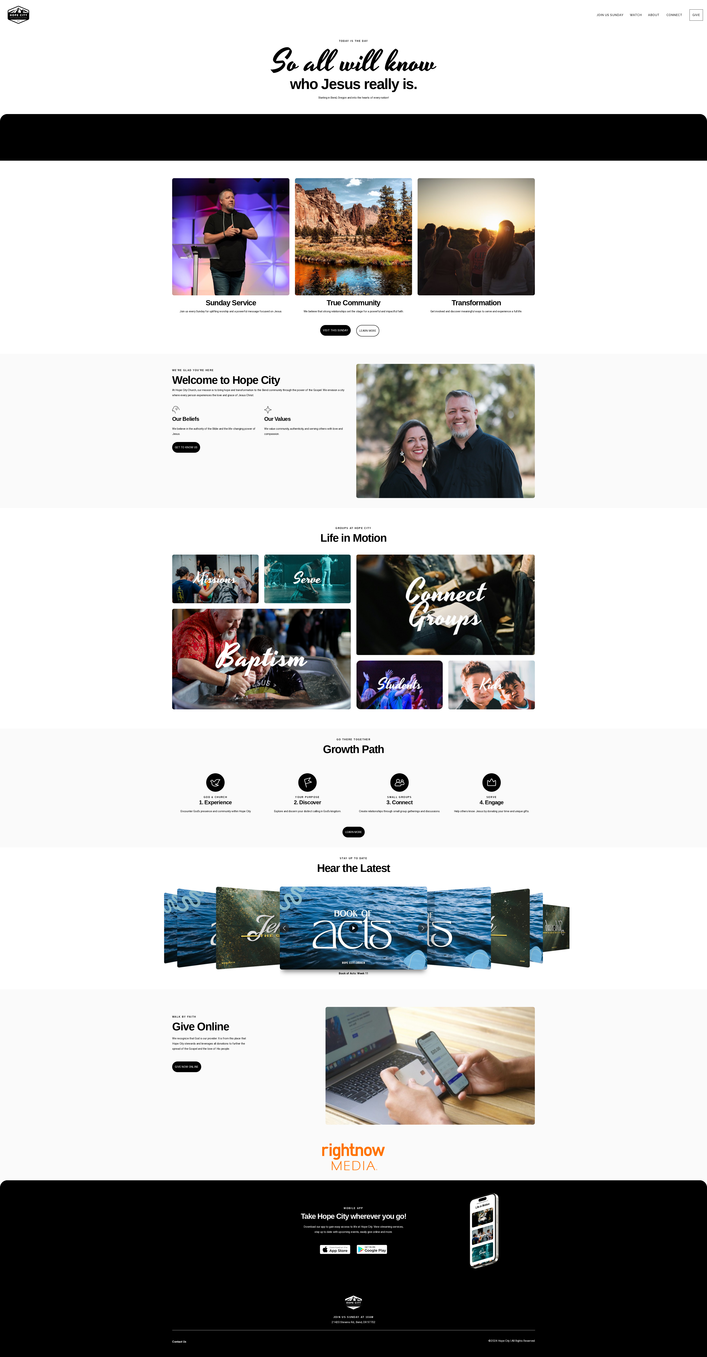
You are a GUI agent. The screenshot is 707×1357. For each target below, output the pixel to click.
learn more (367, 330)
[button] (284, 928)
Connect (674, 15)
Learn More (353, 832)
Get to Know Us (186, 447)
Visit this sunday (335, 330)
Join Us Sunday (610, 15)
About (654, 15)
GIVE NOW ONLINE (186, 1066)
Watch (636, 15)
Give (696, 15)
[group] (353, 928)
